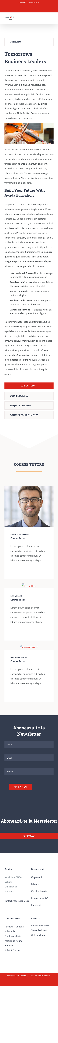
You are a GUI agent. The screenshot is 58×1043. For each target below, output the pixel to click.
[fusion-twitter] (21, 570)
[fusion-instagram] (16, 570)
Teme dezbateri (39, 930)
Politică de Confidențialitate (12, 934)
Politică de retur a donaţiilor (13, 943)
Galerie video (38, 935)
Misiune (35, 884)
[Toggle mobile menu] (52, 19)
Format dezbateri (40, 925)
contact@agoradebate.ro (29, 2)
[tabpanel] (29, 219)
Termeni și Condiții (14, 926)
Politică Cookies (12, 950)
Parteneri (36, 904)
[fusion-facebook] (11, 570)
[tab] (29, 42)
